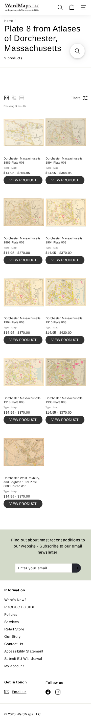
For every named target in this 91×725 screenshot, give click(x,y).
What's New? (15, 600)
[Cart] (72, 7)
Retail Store (14, 629)
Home (8, 21)
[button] (7, 98)
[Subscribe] (76, 568)
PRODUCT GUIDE (19, 607)
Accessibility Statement (23, 651)
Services (11, 622)
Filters (75, 98)
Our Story (12, 636)
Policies (10, 614)
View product (23, 180)
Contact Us (13, 644)
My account (14, 666)
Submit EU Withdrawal (23, 659)
